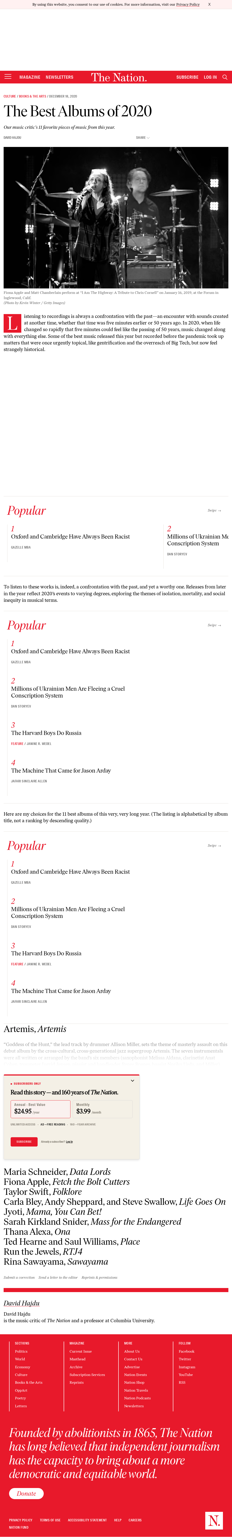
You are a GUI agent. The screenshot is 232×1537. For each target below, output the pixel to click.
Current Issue (81, 1351)
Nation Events (135, 1375)
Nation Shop (134, 1382)
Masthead (77, 1359)
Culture (10, 96)
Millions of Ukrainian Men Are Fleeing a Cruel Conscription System (68, 692)
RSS (182, 1382)
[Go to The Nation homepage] (119, 77)
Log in (69, 1142)
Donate (26, 1493)
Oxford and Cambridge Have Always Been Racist (70, 536)
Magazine (29, 77)
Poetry (20, 1398)
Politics (21, 1351)
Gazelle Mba (21, 547)
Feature (17, 744)
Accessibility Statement (87, 1520)
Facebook (186, 1351)
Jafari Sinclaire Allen (29, 781)
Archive (76, 1367)
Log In (210, 77)
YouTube (186, 1375)
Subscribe (187, 77)
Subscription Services (87, 1375)
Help (118, 1520)
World (20, 1359)
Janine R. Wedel (39, 744)
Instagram (187, 1367)
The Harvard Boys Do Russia (46, 733)
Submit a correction (19, 1277)
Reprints (77, 1382)
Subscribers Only (27, 1084)
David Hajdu (12, 137)
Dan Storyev (177, 554)
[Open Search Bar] (224, 77)
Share (141, 138)
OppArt (21, 1390)
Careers (135, 1520)
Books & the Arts (32, 96)
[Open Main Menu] (8, 77)
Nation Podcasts (137, 1398)
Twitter (185, 1359)
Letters (21, 1406)
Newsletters (60, 77)
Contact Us (133, 1359)
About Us (132, 1351)
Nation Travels (136, 1390)
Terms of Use (50, 1520)
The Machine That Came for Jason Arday (61, 770)
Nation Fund (18, 1528)
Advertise (132, 1367)
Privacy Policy (188, 4)
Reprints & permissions (99, 1277)
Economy (22, 1367)
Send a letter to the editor (58, 1277)
